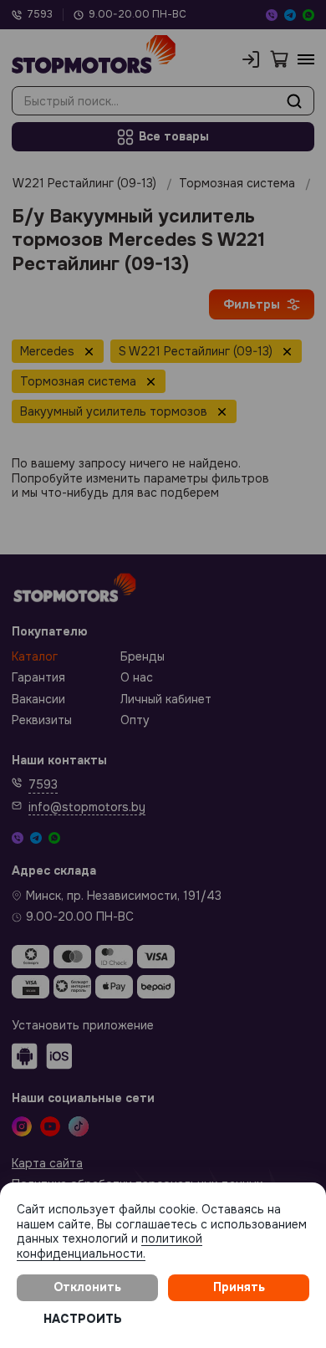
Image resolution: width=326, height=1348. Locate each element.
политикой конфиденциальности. (109, 1246)
